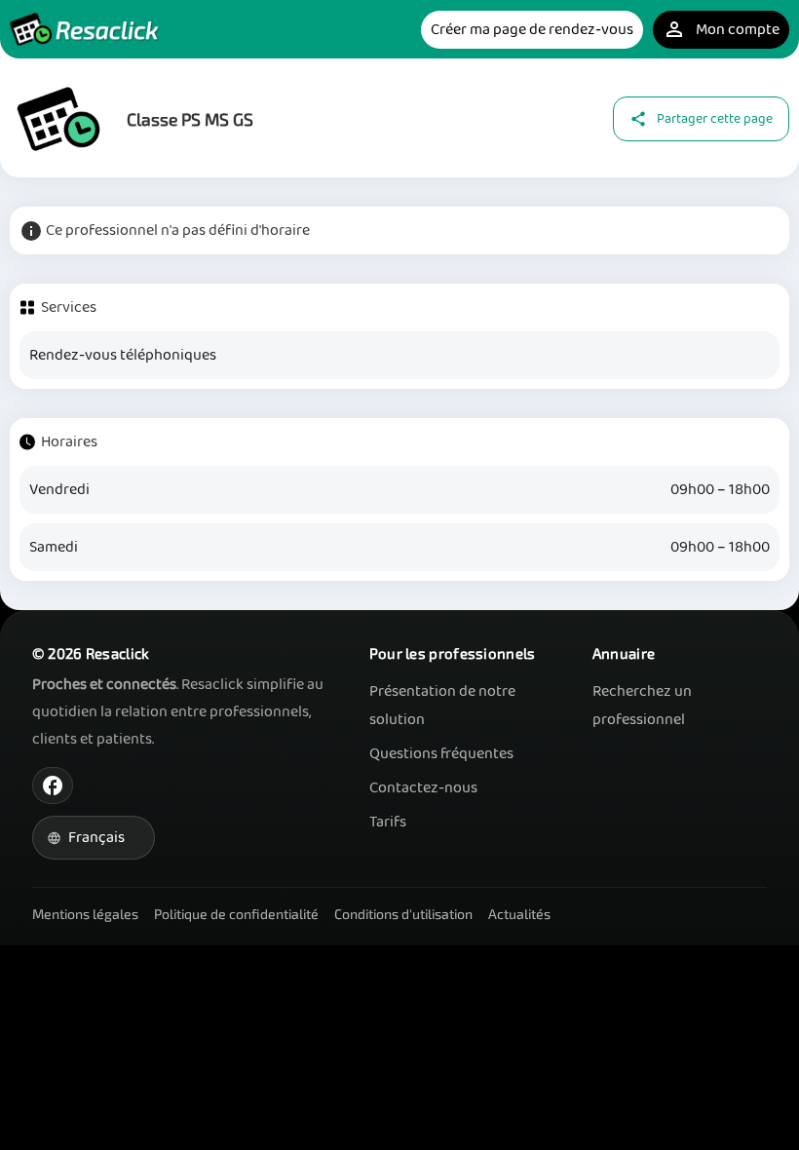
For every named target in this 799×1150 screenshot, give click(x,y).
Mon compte (721, 30)
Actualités (519, 913)
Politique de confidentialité (236, 913)
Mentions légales (85, 913)
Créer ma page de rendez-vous (532, 30)
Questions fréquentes (441, 754)
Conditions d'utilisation (403, 913)
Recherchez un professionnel (642, 705)
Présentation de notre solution (442, 705)
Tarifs (387, 822)
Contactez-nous (423, 788)
